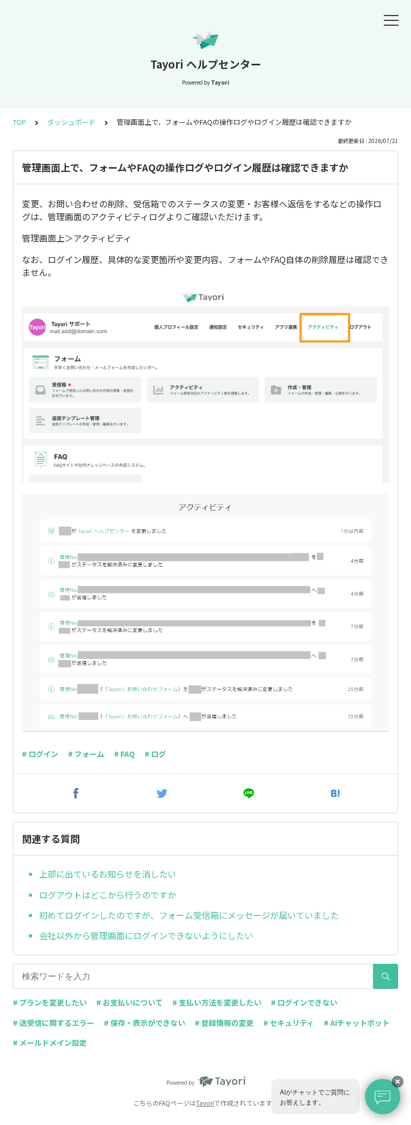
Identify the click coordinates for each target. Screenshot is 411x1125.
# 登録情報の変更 (224, 1022)
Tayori (205, 1102)
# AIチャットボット (357, 1022)
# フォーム (86, 753)
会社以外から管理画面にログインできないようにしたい (146, 935)
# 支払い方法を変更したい (216, 1002)
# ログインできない (304, 1002)
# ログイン (40, 753)
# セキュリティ (288, 1022)
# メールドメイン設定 (50, 1042)
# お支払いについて (129, 1002)
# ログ (155, 753)
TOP (19, 122)
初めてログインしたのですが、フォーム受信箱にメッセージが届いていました (189, 915)
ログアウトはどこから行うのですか (107, 894)
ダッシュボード (71, 122)
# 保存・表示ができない (144, 1022)
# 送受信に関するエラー (53, 1022)
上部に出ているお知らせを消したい (107, 873)
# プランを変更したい (50, 1002)
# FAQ (124, 753)
